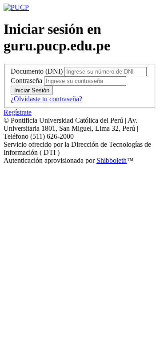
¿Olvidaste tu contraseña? (46, 99)
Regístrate (18, 112)
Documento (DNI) (37, 71)
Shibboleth (111, 160)
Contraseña (26, 80)
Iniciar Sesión (31, 90)
